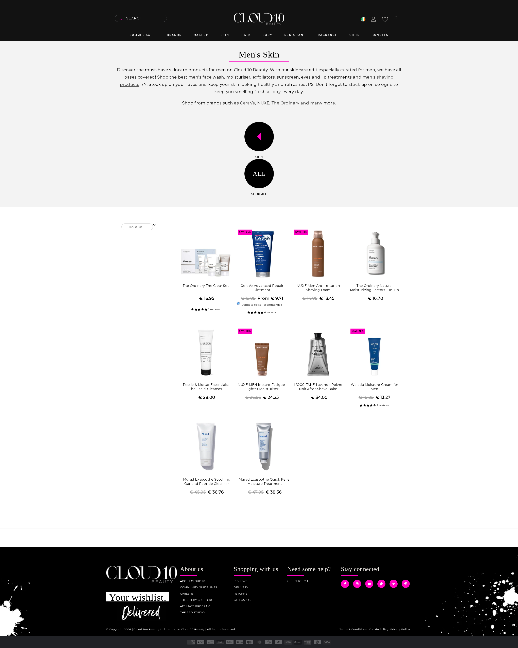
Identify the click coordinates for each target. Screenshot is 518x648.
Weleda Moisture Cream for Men (374, 387)
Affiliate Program (195, 606)
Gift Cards (242, 600)
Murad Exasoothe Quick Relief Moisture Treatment (265, 482)
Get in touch (297, 581)
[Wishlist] (385, 19)
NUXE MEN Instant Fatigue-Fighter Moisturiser (262, 387)
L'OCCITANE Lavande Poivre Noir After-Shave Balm (318, 387)
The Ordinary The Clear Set (206, 286)
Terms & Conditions (353, 629)
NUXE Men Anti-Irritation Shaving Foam (318, 288)
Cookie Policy (378, 629)
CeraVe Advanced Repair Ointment (262, 288)
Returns (240, 593)
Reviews (240, 581)
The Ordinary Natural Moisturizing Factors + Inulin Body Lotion (374, 288)
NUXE (263, 103)
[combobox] (141, 18)
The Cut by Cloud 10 (196, 600)
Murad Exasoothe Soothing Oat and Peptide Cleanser (206, 482)
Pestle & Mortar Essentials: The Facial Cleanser (205, 387)
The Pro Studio (192, 612)
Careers (186, 593)
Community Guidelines (198, 587)
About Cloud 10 (192, 581)
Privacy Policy (400, 629)
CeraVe (247, 103)
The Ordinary (285, 103)
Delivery (241, 587)
